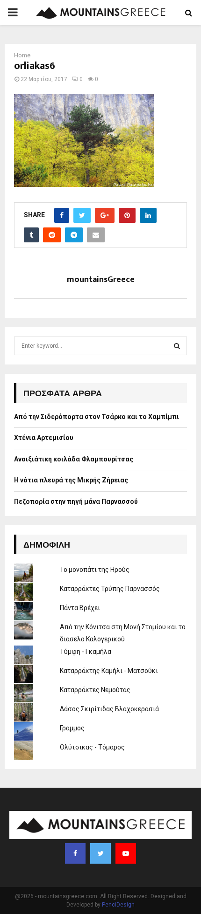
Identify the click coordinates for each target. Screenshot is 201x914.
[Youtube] (125, 853)
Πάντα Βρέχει (80, 608)
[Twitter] (100, 853)
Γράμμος (72, 728)
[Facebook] (75, 853)
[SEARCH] (177, 346)
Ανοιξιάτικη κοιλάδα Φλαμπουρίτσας (73, 459)
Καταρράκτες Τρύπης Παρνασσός (110, 588)
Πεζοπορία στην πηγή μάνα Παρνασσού (76, 501)
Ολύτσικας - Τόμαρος (92, 747)
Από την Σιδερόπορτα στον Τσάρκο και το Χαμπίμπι (96, 416)
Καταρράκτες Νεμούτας (95, 690)
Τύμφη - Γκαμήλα (85, 651)
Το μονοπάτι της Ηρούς (94, 569)
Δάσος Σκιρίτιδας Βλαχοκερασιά (109, 709)
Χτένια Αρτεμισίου (43, 437)
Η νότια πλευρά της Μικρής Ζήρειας (71, 480)
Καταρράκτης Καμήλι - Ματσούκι (109, 670)
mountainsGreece (101, 280)
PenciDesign (118, 904)
